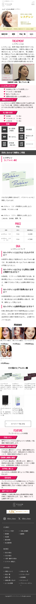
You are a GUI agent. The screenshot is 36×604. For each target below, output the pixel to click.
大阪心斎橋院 (24, 531)
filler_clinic (11, 519)
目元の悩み (8, 553)
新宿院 (7, 534)
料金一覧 (23, 34)
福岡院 (22, 534)
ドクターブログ (24, 574)
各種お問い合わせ (10, 580)
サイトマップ (24, 580)
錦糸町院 (7, 540)
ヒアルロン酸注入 (10, 561)
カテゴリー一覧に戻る (18, 424)
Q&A (31, 34)
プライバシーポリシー (26, 584)
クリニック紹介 (9, 531)
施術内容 (5, 34)
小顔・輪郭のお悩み (11, 558)
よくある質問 (9, 583)
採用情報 (23, 577)
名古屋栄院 (8, 543)
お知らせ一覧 (24, 571)
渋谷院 (7, 537)
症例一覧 (7, 577)
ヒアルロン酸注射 (10, 9)
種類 (13, 34)
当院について (9, 571)
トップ (3, 9)
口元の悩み (8, 556)
